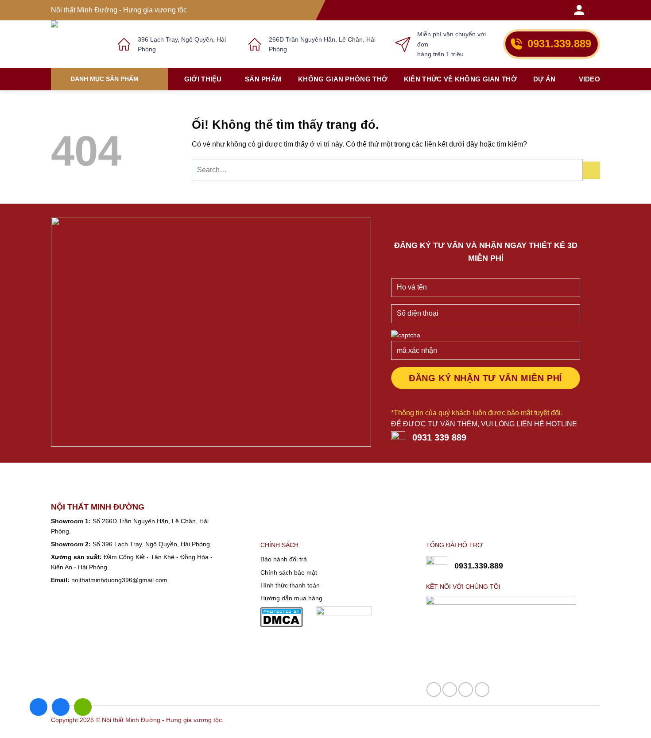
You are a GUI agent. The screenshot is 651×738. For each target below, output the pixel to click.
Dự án (544, 79)
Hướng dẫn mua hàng (291, 598)
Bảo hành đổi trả (283, 559)
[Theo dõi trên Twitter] (482, 689)
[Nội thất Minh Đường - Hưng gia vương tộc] (77, 44)
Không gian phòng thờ (343, 79)
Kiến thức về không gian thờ (460, 79)
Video (590, 79)
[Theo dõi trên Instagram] (449, 689)
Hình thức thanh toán (290, 585)
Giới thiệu (203, 79)
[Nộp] (591, 170)
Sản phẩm (263, 79)
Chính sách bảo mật (288, 572)
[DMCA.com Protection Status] (281, 617)
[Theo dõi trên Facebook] (433, 689)
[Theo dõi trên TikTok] (465, 689)
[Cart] (597, 9)
